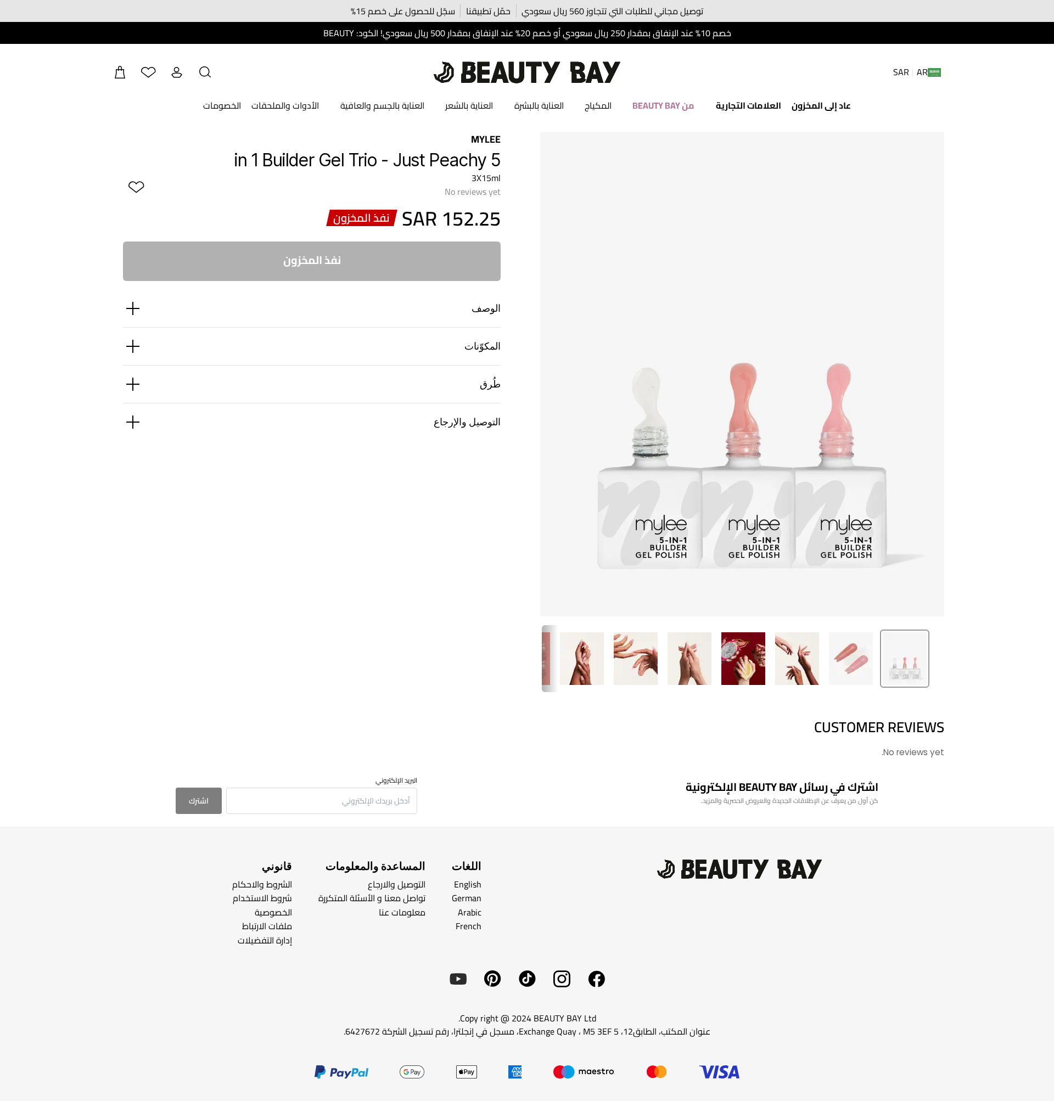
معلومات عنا (402, 912)
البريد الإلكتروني (396, 780)
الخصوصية (273, 912)
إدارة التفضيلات (265, 940)
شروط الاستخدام (262, 898)
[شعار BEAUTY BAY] (527, 72)
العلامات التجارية (748, 105)
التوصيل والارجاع (396, 884)
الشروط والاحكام (262, 884)
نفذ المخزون (312, 260)
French (468, 926)
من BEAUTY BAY (663, 105)
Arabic (469, 912)
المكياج (598, 105)
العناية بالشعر (469, 105)
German (466, 898)
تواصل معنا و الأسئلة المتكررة (371, 898)
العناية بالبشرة (539, 105)
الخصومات (222, 105)
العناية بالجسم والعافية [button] (382, 105)
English (467, 884)
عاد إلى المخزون (821, 105)
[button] (205, 72)
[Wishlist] (148, 72)
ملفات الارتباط (267, 926)
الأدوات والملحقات (285, 105)
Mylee (486, 139)
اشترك (199, 801)
